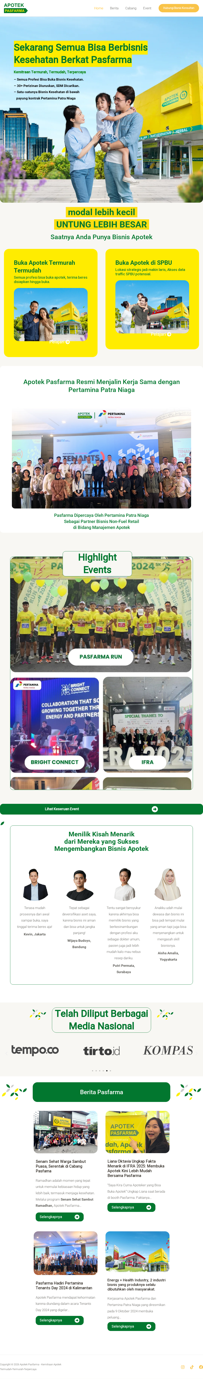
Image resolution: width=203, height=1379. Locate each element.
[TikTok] (192, 1367)
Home (98, 8)
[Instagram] (183, 1367)
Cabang (130, 8)
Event (147, 8)
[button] (179, 8)
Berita (114, 8)
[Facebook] (201, 1367)
